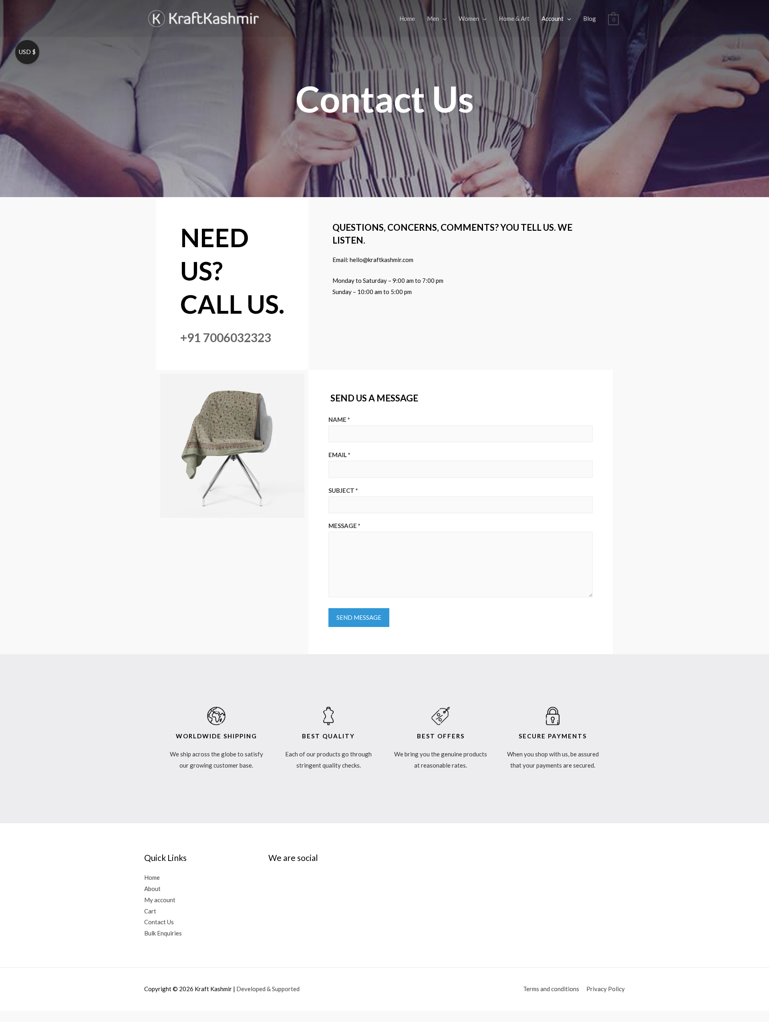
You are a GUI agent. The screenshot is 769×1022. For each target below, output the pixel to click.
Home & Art (514, 18)
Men (433, 18)
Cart (150, 911)
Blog (589, 18)
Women (469, 18)
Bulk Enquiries (163, 933)
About (152, 888)
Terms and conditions (551, 988)
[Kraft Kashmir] (204, 17)
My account (159, 899)
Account (553, 18)
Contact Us (159, 921)
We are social (293, 858)
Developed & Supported (268, 988)
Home (407, 18)
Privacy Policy (605, 988)
